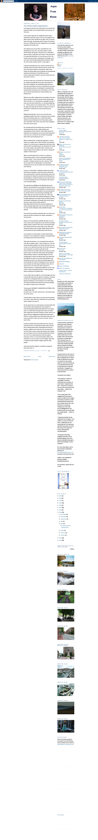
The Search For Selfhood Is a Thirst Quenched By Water (65, 210)
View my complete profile (65, 68)
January (63, 535)
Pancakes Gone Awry (64, 189)
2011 (60, 538)
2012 (60, 512)
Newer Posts (27, 356)
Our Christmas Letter (64, 191)
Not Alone (61, 250)
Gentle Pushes (63, 167)
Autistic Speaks (63, 242)
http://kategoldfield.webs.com (65, 452)
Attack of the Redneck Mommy (65, 201)
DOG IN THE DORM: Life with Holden (65, 259)
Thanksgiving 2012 (64, 233)
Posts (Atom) (34, 359)
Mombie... (61, 217)
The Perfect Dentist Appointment (35, 26)
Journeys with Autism (65, 273)
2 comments (43, 350)
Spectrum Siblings (64, 266)
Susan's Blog (62, 130)
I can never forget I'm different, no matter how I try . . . (66, 139)
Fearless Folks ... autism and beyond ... (65, 271)
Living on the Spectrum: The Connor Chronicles (65, 182)
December (63, 514)
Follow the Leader (64, 228)
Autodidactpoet (63, 177)
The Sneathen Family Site (66, 227)
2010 (60, 540)
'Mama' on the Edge (64, 253)
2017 (60, 500)
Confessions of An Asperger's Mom (64, 165)
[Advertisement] (65, 756)
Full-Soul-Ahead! (63, 221)
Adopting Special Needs (65, 237)
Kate (60, 64)
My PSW (61, 154)
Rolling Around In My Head (64, 152)
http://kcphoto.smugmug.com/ (65, 744)
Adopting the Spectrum (65, 232)
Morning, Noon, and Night (66, 254)
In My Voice (62, 207)
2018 (60, 498)
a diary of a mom (63, 170)
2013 (60, 510)
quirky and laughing (64, 268)
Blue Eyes (61, 203)
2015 (60, 505)
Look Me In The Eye (64, 136)
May (62, 521)
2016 (60, 503)
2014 (60, 507)
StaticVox (61, 264)
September (64, 519)
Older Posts (52, 356)
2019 (60, 496)
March (62, 530)
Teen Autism (62, 248)
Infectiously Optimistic (65, 158)
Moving (61, 238)
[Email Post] (48, 350)
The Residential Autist (65, 194)
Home (39, 356)
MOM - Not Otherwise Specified (65, 145)
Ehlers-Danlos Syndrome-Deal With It (66, 215)
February (63, 532)
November (63, 516)
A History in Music (64, 178)
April (61, 523)
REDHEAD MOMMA (64, 261)
